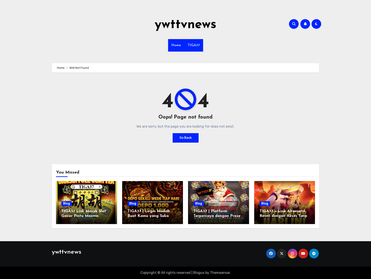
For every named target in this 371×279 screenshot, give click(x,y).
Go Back (185, 138)
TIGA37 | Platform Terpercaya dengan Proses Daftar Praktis (217, 216)
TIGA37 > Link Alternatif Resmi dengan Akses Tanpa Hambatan (285, 216)
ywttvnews (185, 24)
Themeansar (220, 273)
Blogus (198, 273)
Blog (66, 203)
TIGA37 (194, 45)
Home (176, 45)
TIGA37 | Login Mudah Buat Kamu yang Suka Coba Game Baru (149, 216)
